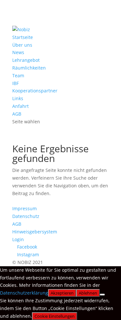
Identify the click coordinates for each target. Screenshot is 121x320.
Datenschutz (25, 216)
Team (18, 75)
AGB (16, 114)
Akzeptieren (62, 293)
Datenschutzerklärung (24, 293)
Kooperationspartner (34, 91)
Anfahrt (20, 106)
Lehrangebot (26, 60)
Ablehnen (88, 293)
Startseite (22, 37)
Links (17, 98)
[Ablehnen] (102, 295)
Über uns (22, 45)
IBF (15, 83)
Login (18, 239)
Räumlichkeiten (29, 68)
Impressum (24, 208)
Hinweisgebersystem (34, 232)
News (18, 52)
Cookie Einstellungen (55, 316)
